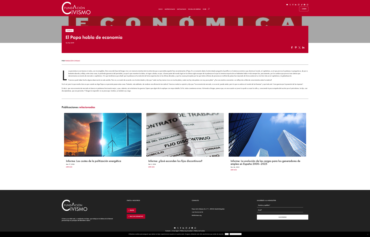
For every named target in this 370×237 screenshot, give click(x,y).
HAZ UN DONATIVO (136, 216)
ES (205, 9)
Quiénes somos (170, 9)
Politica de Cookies (235, 234)
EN (203, 9)
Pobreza (69, 31)
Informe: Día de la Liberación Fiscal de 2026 (256, 161)
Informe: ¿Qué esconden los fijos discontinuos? (93, 161)
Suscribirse (283, 217)
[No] (368, 234)
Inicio (161, 9)
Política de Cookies (199, 231)
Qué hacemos (181, 9)
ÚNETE (304, 9)
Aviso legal (175, 231)
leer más (69, 167)
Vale (227, 234)
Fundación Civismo (72, 61)
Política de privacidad (186, 231)
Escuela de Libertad (194, 9)
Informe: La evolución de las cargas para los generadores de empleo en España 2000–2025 (183, 162)
